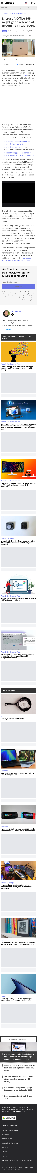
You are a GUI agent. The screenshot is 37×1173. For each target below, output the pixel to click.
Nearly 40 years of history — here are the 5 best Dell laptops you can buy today (19, 1067)
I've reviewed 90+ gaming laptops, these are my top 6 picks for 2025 (18, 1089)
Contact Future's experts (10, 1130)
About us (5, 1147)
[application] (18, 192)
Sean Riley (13, 31)
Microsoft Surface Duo (12, 147)
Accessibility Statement (10, 1143)
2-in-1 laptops (17, 8)
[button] (2, 3)
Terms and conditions (9, 1126)
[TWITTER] (13, 314)
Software (5, 13)
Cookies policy (7, 1139)
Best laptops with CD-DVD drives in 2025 (19, 1097)
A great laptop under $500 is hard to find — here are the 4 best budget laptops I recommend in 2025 (19, 1056)
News (4, 31)
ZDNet (24, 75)
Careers (4, 1156)
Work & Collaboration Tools (18, 13)
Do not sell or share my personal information (17, 1160)
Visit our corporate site (17, 1111)
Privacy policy (6, 1134)
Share (6, 64)
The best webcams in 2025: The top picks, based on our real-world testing (19, 1079)
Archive (4, 1152)
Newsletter (31, 64)
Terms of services (25, 292)
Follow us (20, 64)
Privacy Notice (28, 294)
